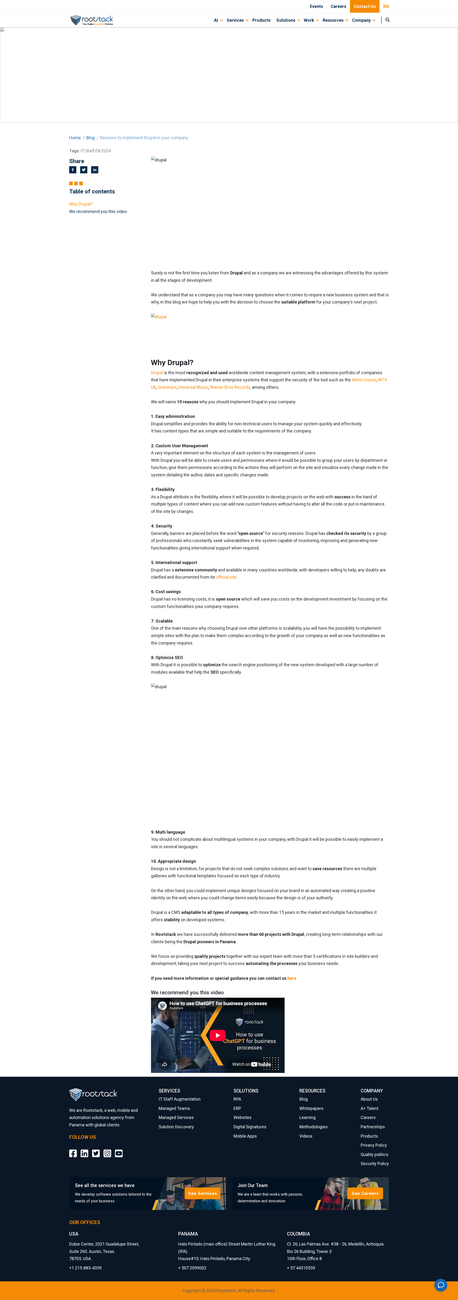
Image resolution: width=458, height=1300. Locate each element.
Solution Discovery (176, 1126)
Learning (307, 1117)
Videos (305, 1136)
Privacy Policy (374, 1145)
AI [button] (216, 20)
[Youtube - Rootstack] (119, 1149)
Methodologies (313, 1126)
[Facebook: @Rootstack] (73, 1149)
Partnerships (373, 1126)
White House (364, 379)
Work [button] (309, 20)
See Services (202, 1193)
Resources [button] (333, 20)
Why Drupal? (81, 204)
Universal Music (193, 387)
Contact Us (365, 6)
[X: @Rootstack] (96, 1149)
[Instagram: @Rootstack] (107, 1149)
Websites (243, 1117)
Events (316, 6)
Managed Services (176, 1117)
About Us (369, 1099)
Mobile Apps (245, 1136)
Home (75, 137)
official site (226, 577)
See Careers (365, 1193)
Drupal (157, 372)
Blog (90, 137)
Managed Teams (174, 1108)
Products (261, 20)
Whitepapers (311, 1108)
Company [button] (361, 20)
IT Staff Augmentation (180, 1099)
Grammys (167, 387)
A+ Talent (369, 1108)
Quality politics (374, 1154)
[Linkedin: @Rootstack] (84, 1149)
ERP (237, 1108)
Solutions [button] (285, 20)
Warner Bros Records (230, 387)
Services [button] (235, 20)
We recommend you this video (98, 211)
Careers (338, 6)
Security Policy (375, 1163)
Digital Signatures (250, 1126)
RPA (237, 1099)
